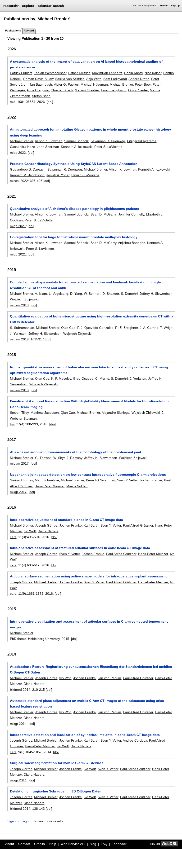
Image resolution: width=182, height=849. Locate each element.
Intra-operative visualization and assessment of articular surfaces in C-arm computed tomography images (89, 624)
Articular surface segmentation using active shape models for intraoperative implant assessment (88, 576)
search (58, 6)
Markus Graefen (87, 90)
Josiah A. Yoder (57, 175)
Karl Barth (91, 525)
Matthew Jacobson (45, 412)
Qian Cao (68, 328)
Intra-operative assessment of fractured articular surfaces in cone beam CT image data (80, 548)
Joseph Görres (46, 525)
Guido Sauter (138, 90)
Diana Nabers (48, 531)
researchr (10, 5)
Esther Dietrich (79, 73)
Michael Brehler (121, 84)
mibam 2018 (19, 390)
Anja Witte (93, 79)
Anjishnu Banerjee (131, 243)
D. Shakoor (110, 293)
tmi (12, 424)
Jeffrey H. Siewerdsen (156, 293)
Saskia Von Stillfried (70, 79)
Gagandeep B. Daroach (28, 169)
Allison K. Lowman (48, 141)
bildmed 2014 (20, 689)
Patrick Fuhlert (21, 73)
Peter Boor (143, 84)
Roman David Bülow (38, 79)
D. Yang (76, 293)
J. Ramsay (74, 458)
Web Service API (72, 844)
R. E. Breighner (126, 328)
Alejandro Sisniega (116, 412)
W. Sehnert (92, 293)
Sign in (163, 5)
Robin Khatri (133, 73)
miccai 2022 (19, 181)
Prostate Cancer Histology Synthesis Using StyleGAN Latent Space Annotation (73, 164)
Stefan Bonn (41, 96)
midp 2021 (18, 226)
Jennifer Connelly (131, 214)
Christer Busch (62, 90)
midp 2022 (18, 152)
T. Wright (166, 328)
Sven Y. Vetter (127, 480)
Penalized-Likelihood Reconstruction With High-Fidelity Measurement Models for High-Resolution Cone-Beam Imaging (89, 404)
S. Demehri (129, 293)
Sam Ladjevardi (115, 79)
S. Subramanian (22, 328)
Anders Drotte (138, 79)
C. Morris (102, 378)
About (9, 844)
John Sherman (48, 147)
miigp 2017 (18, 492)
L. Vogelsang (58, 293)
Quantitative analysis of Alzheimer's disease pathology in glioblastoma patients (74, 209)
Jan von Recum (109, 678)
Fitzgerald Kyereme (141, 141)
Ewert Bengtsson (113, 90)
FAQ (104, 844)
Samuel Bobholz (76, 141)
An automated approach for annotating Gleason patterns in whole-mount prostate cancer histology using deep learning (90, 132)
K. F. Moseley (61, 378)
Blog (93, 844)
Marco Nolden (76, 486)
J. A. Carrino (149, 328)
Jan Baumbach (40, 84)
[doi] (50, 102)
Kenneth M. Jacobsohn (27, 175)
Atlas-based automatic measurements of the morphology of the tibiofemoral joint (75, 452)
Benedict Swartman (100, 480)
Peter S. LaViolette (108, 147)
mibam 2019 (19, 305)
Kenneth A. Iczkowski (76, 147)
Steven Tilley (19, 412)
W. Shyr (59, 458)
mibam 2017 (19, 463)
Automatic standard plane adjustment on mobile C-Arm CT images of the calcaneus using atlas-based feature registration (87, 703)
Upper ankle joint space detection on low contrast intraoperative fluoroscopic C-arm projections (88, 474)
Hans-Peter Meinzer (49, 486)
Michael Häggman (94, 84)
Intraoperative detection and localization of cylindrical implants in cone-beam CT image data (85, 735)
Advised (29, 30)
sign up (28, 821)
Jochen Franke (151, 480)
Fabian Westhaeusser (50, 73)
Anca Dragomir (38, 90)
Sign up (175, 5)
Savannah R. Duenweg (108, 141)
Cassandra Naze (22, 147)
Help (52, 844)
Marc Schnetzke (47, 480)
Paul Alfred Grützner (138, 525)
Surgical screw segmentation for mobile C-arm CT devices (57, 763)
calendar (44, 6)
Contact (24, 844)
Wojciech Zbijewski (24, 299)
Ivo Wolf (30, 531)
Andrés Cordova (135, 740)
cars (13, 537)
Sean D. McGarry (103, 214)
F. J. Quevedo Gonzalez (95, 328)
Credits (39, 844)
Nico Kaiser (153, 73)
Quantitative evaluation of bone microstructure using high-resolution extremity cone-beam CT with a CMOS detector (91, 319)
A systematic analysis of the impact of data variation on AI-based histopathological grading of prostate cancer (86, 64)
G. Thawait (43, 458)
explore (28, 6)
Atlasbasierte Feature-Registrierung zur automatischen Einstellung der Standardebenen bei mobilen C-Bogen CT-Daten (91, 669)
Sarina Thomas (21, 480)
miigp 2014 (18, 724)
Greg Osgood (83, 378)
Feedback (119, 844)
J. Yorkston (18, 333)
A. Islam (41, 293)
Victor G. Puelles (66, 84)
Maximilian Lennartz (107, 73)
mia (12, 102)
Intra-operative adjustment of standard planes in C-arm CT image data (66, 520)
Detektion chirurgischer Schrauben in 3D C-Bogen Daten (55, 791)
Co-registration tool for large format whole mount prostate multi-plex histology (73, 237)
